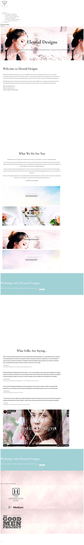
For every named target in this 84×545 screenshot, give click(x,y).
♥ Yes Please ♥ (42, 289)
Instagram (43, 536)
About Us (43, 535)
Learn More (33, 205)
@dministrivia (14, 543)
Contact (5, 22)
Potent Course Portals (13, 19)
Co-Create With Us (11, 20)
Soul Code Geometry (12, 16)
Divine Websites (10, 18)
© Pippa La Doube (3, 543)
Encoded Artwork (11, 15)
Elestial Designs (23, 543)
